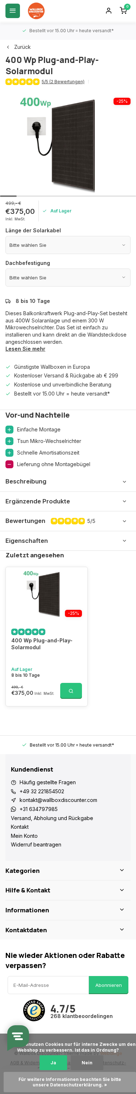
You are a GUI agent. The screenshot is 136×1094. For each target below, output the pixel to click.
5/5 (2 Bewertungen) (63, 81)
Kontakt (20, 827)
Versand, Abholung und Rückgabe (52, 818)
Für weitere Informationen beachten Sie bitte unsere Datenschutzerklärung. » (70, 1082)
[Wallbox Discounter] (36, 11)
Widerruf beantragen (36, 844)
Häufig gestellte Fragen (48, 782)
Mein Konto (24, 836)
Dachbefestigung (27, 263)
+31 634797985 (39, 809)
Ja (53, 1062)
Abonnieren (108, 985)
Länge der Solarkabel (33, 230)
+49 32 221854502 (42, 791)
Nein (87, 1062)
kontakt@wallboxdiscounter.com (58, 800)
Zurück (22, 47)
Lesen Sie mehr (25, 349)
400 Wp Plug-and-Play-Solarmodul (42, 644)
